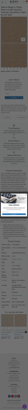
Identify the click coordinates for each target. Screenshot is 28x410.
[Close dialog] (26, 194)
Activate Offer (14, 214)
